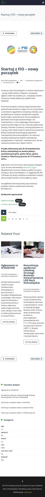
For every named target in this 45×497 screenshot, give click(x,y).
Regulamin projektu (7, 201)
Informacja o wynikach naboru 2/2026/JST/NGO (17, 408)
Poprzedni (9, 33)
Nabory (4, 457)
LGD (21, 80)
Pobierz (18, 201)
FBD (2, 426)
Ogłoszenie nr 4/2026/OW (9, 266)
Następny (35, 33)
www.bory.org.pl (29, 167)
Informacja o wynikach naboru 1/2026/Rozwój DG (18, 413)
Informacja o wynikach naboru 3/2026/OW (15, 402)
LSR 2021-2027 (7, 451)
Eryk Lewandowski (11, 80)
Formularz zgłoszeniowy (9, 204)
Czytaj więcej (9, 322)
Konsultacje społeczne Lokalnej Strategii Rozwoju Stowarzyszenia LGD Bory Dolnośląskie (33, 274)
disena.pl (28, 492)
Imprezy (4, 432)
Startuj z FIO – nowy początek (19, 70)
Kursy (3, 439)
